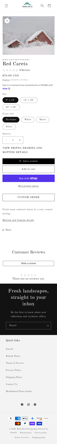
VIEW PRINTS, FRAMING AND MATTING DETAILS (22, 150)
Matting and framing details (18, 220)
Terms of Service (15, 363)
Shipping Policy (14, 377)
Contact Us (12, 384)
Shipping (6, 80)
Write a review (28, 263)
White (27, 119)
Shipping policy (38, 437)
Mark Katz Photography (27, 429)
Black (42, 119)
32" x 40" (11, 107)
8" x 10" (10, 100)
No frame (11, 119)
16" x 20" (28, 100)
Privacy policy (41, 433)
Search (9, 349)
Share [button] (8, 230)
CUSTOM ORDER (28, 197)
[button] (6, 5)
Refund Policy (13, 356)
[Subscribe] (47, 325)
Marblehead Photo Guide (19, 391)
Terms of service (22, 437)
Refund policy (26, 433)
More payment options (28, 186)
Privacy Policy (13, 370)
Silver (9, 127)
